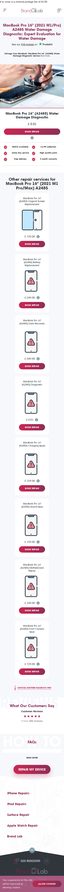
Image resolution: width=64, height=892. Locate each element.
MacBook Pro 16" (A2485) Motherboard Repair (32, 567)
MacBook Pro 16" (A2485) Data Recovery (32, 322)
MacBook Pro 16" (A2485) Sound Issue (32, 505)
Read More (32, 758)
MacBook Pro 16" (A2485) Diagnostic (32, 383)
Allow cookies (47, 884)
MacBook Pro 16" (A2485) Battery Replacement (32, 262)
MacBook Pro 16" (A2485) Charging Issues (32, 444)
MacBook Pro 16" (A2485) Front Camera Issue (32, 628)
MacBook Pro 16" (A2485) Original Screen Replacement (32, 201)
